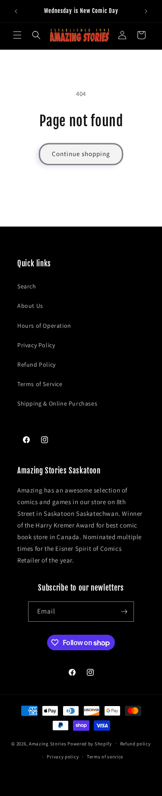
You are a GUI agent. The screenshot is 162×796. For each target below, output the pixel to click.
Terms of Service (40, 384)
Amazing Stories (48, 743)
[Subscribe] (123, 611)
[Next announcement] (146, 11)
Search (26, 286)
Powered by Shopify (89, 743)
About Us (30, 306)
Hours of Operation (44, 325)
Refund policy (135, 744)
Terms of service (105, 757)
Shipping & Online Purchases (57, 403)
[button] (17, 35)
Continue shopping (81, 154)
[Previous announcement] (15, 11)
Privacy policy (63, 757)
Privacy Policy (36, 345)
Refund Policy (36, 364)
